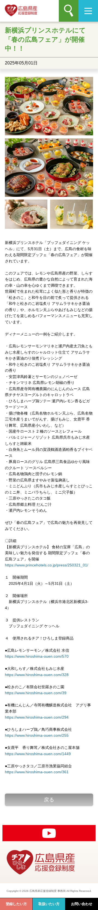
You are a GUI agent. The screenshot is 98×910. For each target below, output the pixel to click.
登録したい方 (16, 904)
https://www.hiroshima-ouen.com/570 (37, 656)
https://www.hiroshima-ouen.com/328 (37, 675)
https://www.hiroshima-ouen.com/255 (37, 735)
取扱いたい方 (49, 904)
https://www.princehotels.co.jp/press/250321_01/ (46, 565)
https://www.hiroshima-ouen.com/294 (37, 717)
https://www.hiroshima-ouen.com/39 (35, 693)
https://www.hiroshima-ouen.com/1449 (38, 754)
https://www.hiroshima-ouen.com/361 (37, 772)
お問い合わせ (81, 904)
